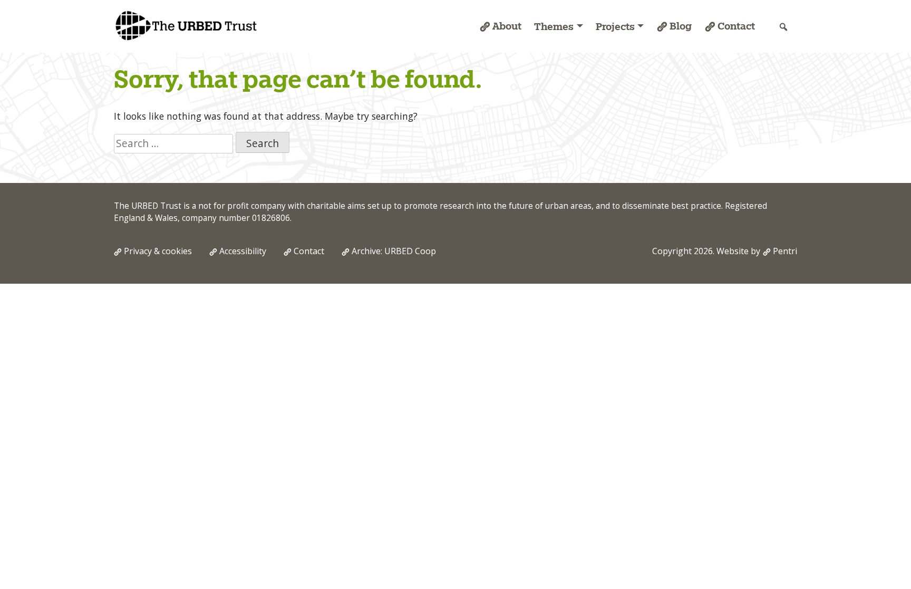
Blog (681, 26)
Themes (554, 26)
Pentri (785, 251)
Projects (615, 26)
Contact (736, 26)
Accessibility (242, 251)
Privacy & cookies (158, 251)
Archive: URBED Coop (394, 251)
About (506, 26)
